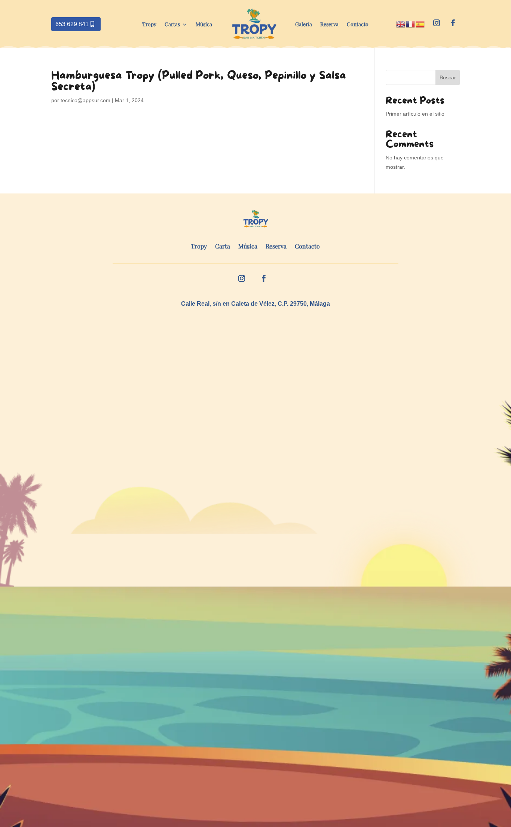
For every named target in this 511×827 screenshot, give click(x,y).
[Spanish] (420, 24)
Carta (222, 247)
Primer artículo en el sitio (415, 114)
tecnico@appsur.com (85, 100)
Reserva (329, 24)
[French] (411, 24)
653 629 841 (72, 24)
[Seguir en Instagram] (436, 23)
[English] (401, 24)
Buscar (448, 77)
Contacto (357, 24)
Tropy (149, 24)
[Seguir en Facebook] (453, 23)
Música (204, 24)
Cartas (172, 24)
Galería (303, 24)
